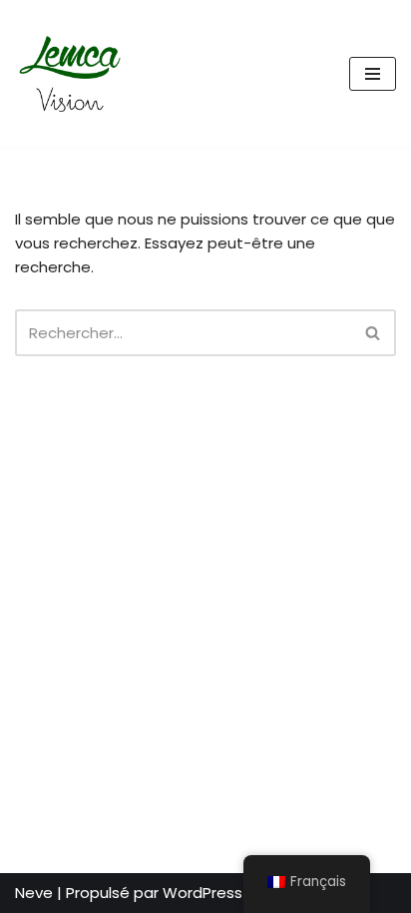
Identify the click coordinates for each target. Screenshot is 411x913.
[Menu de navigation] (372, 74)
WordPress (202, 892)
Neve (34, 892)
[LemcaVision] (75, 74)
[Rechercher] (373, 332)
